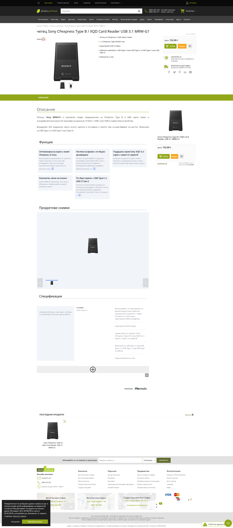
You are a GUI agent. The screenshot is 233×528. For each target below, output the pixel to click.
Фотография (100, 3)
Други (178, 19)
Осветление (82, 19)
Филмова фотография (129, 19)
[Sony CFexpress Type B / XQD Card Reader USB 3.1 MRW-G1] (175, 120)
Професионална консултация (148, 481)
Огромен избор (143, 478)
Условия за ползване (79, 526)
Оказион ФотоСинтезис (87, 484)
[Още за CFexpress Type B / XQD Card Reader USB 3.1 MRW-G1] (52, 430)
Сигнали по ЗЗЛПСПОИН (158, 526)
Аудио (142, 19)
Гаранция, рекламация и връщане (121, 484)
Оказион (187, 19)
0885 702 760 (96, 505)
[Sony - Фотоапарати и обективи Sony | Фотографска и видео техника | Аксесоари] (41, 39)
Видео (63, 19)
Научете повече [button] (19, 516)
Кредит (182, 46)
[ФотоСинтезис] (47, 11)
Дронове (71, 19)
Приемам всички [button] (35, 521)
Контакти (115, 3)
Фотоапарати (43, 19)
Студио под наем (84, 487)
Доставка (111, 481)
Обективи (54, 19)
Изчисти (188, 415)
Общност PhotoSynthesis (176, 475)
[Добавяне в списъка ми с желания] (190, 46)
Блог (76, 3)
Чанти (91, 19)
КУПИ (165, 156)
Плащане (111, 478)
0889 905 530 (46, 482)
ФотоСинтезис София (86, 475)
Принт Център (83, 481)
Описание (43, 97)
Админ (69, 526)
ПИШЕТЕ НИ (46, 478)
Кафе (169, 487)
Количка (190, 11)
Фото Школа (171, 481)
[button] (169, 73)
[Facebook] (191, 500)
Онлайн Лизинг (113, 487)
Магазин (48, 3)
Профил (192, 3)
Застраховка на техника (146, 487)
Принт (63, 3)
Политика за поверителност (96, 526)
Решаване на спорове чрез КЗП (138, 526)
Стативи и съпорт (103, 19)
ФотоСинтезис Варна (86, 478)
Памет (149, 19)
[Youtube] (160, 504)
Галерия (86, 3)
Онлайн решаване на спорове (117, 526)
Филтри (115, 19)
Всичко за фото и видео (146, 475)
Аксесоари (170, 19)
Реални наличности (144, 484)
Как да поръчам (114, 475)
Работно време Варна (218, 524)
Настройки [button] (15, 521)
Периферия (158, 19)
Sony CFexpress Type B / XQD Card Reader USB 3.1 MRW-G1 (173, 138)
